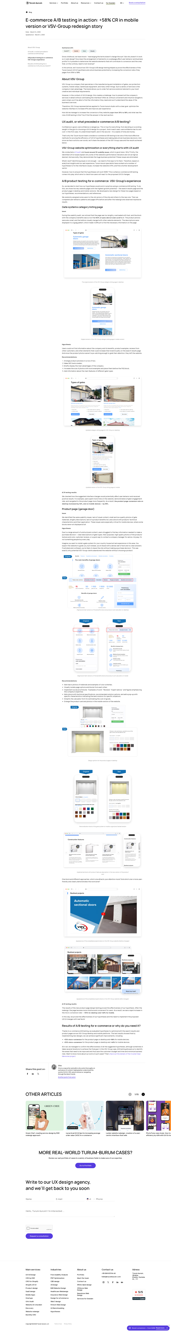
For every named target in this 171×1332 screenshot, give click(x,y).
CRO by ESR (30, 1278)
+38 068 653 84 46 (109, 1273)
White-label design (84, 1285)
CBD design (55, 1281)
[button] (90, 1199)
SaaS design (30, 1291)
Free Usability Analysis (59, 1275)
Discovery (29, 1308)
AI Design (54, 1285)
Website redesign (32, 1312)
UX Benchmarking (57, 1308)
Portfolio (80, 1275)
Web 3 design (56, 1302)
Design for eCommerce (60, 1298)
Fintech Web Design (58, 1305)
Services (53, 3)
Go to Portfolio (85, 1165)
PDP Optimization (57, 1278)
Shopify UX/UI (31, 1285)
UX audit (78, 152)
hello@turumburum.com (111, 1277)
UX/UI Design (31, 1275)
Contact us (81, 1281)
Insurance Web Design (59, 1295)
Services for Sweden (85, 1299)
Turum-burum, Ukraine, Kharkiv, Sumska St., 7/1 (138, 1276)
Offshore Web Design (82, 1289)
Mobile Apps (30, 1295)
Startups (29, 1298)
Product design (32, 1288)
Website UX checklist (34, 1305)
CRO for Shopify (32, 1281)
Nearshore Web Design (83, 1294)
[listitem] (45, 1120)
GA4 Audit (30, 1302)
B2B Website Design (58, 1288)
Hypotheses (55, 1312)
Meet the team (83, 1278)
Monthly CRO (31, 1315)
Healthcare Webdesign (59, 1291)
